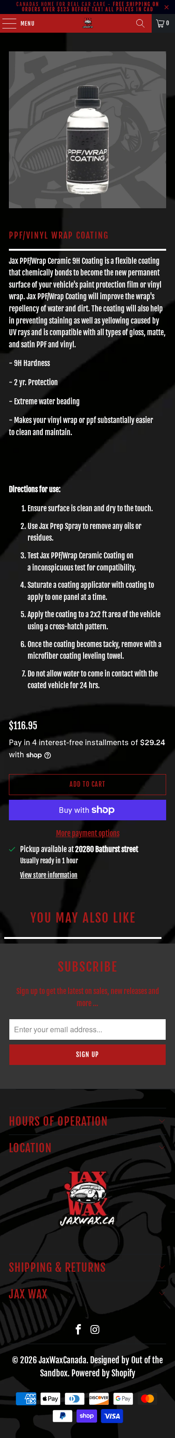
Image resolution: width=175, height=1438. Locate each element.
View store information (48, 875)
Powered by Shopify (103, 1373)
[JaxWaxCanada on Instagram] (96, 1330)
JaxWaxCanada (62, 1360)
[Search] (140, 23)
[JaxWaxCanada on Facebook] (79, 1330)
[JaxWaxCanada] (88, 23)
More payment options (87, 833)
